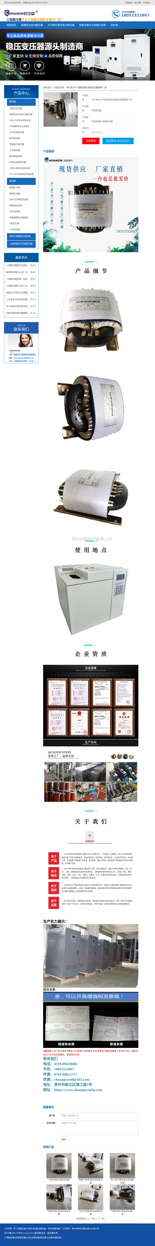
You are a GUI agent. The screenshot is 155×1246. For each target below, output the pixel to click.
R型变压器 (14, 223)
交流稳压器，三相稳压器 (21, 3)
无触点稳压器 (15, 108)
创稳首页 (11, 25)
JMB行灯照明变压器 (18, 199)
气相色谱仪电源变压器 (58, 1180)
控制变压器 (14, 194)
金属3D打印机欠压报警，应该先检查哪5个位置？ (18, 292)
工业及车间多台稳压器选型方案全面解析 (18, 299)
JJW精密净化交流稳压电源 (21, 126)
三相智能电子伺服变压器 (21, 244)
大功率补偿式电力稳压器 (61, 25)
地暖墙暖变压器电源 (18, 217)
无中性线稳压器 (16, 132)
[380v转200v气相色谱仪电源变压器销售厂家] (61, 109)
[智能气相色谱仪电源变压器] (90, 1165)
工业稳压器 (14, 150)
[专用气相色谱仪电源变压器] (90, 1197)
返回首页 (81, 1219)
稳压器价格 (52, 1233)
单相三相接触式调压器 (19, 236)
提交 (64, 1139)
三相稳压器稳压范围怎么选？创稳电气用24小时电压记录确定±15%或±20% (18, 265)
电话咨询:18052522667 (118, 141)
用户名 (52, 1115)
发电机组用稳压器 (17, 162)
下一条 (101, 1219)
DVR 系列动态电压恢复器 (21, 174)
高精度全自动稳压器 (32, 25)
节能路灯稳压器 (16, 144)
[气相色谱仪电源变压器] (59, 1165)
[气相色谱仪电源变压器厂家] (122, 1197)
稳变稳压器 (14, 138)
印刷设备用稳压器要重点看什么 (18, 313)
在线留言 (146, 3)
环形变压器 (14, 211)
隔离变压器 (14, 187)
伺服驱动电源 (15, 205)
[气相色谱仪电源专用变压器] (59, 1197)
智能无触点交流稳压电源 (92, 25)
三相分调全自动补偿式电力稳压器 (22, 168)
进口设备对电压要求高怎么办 (18, 306)
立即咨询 (91, 141)
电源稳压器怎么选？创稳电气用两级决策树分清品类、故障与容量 (18, 272)
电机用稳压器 (15, 156)
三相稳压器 (9, 1237)
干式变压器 (14, 229)
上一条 (91, 1219)
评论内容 (51, 1123)
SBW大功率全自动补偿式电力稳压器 (22, 120)
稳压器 (12, 101)
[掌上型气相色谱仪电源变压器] (122, 1165)
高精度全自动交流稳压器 (21, 114)
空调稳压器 (20, 1237)
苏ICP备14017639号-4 (14, 1233)
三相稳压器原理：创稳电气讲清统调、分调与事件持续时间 (18, 279)
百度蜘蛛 (129, 3)
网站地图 (137, 3)
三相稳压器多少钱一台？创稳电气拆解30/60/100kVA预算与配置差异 (18, 286)
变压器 (114, 25)
